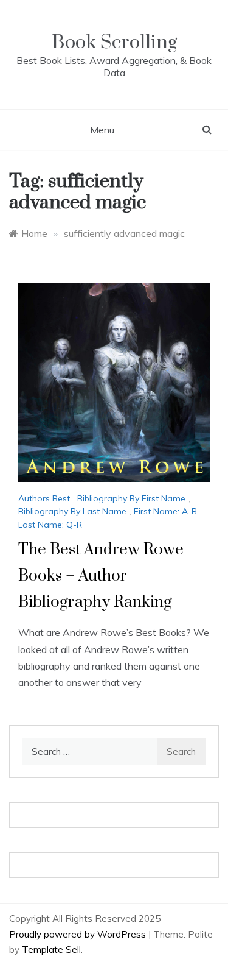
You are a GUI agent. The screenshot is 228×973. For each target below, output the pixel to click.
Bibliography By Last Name (72, 511)
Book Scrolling (114, 42)
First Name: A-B (165, 511)
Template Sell (51, 949)
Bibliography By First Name (131, 498)
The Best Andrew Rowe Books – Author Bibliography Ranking (101, 576)
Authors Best (44, 498)
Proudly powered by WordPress (78, 934)
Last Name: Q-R (50, 524)
